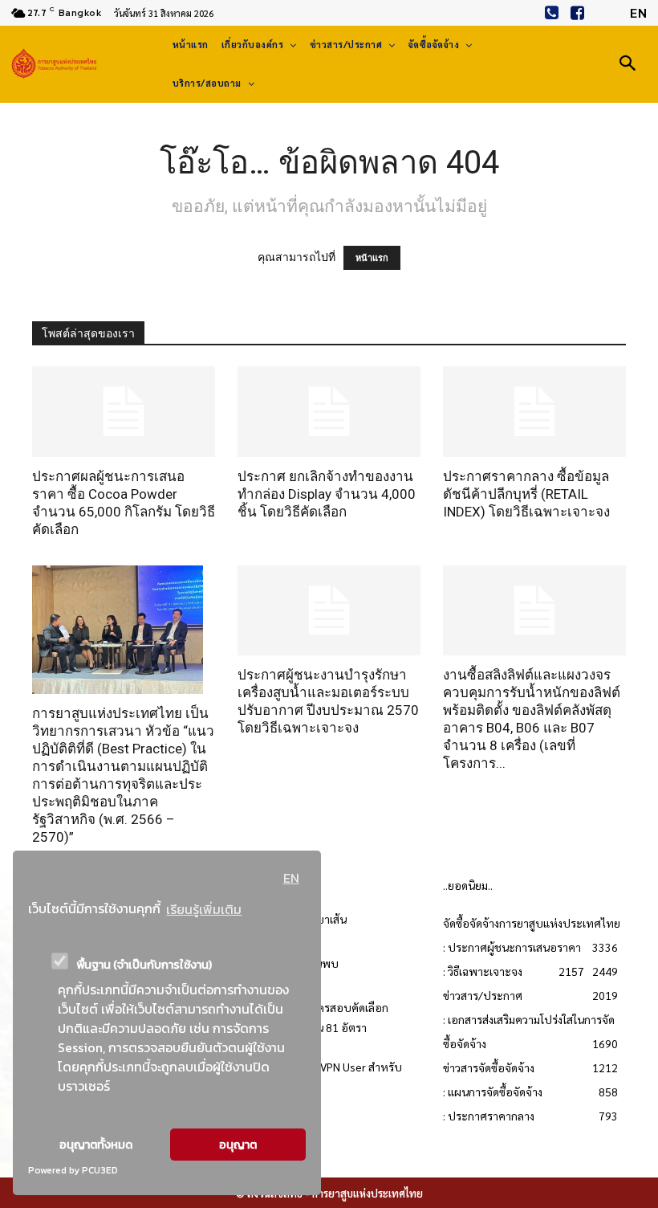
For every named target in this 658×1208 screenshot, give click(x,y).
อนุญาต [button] (238, 1144)
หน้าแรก (371, 257)
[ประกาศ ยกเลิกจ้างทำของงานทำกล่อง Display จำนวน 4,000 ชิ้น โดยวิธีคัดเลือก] (329, 411)
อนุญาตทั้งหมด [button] (95, 1144)
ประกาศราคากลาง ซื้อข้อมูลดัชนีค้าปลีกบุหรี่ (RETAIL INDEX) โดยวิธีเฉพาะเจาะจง (526, 494)
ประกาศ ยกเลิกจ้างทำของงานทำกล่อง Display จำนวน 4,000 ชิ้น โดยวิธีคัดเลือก (327, 494)
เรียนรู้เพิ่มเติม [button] (204, 909)
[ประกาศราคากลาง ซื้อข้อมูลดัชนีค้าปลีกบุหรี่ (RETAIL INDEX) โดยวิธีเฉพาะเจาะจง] (534, 411)
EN (291, 878)
